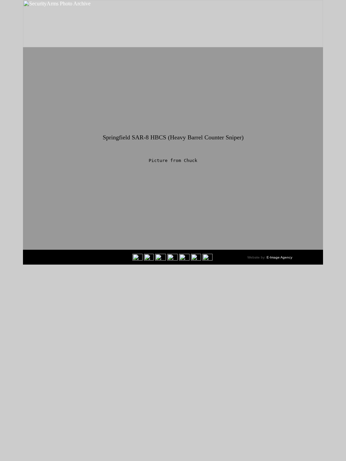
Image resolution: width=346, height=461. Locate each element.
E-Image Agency (279, 257)
